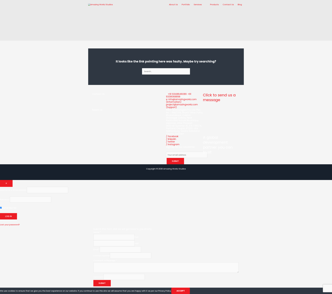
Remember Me (9, 207)
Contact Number (101, 255)
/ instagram (172, 144)
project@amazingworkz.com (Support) (182, 106)
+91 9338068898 (178, 95)
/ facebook (172, 136)
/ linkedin (171, 139)
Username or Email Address (13, 190)
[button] (203, 4)
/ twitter (170, 141)
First (137, 237)
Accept (181, 290)
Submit (102, 283)
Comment (98, 277)
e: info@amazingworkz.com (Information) (181, 100)
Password (4, 199)
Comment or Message (105, 260)
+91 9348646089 (177, 94)
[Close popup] (6, 183)
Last (137, 243)
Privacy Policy (164, 290)
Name (97, 232)
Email (96, 249)
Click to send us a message (219, 97)
